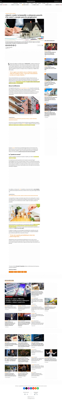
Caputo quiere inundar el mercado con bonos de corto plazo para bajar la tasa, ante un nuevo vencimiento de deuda (24, 345)
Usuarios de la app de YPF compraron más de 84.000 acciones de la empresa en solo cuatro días (37, 323)
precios (23, 123)
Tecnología (43, 3)
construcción (11, 271)
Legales (36, 3)
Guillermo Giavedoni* (9, 47)
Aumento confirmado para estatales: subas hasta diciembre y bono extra (37, 351)
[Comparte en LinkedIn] (11, 45)
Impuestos (32, 3)
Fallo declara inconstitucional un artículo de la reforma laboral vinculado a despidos (11, 344)
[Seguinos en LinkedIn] (31, 388)
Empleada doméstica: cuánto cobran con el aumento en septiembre (50, 308)
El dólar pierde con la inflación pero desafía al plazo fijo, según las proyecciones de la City (37, 359)
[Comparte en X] (8, 45)
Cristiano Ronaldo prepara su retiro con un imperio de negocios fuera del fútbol (50, 53)
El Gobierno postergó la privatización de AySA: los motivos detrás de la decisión (10, 374)
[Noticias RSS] (36, 388)
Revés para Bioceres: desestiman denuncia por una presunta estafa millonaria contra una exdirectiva (51, 99)
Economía (20, 3)
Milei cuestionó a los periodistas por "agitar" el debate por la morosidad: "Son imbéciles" (11, 359)
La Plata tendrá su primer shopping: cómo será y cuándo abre (50, 68)
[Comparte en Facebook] (6, 45)
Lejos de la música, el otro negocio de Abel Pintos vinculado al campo (23, 374)
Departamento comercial (36, 393)
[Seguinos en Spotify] (38, 388)
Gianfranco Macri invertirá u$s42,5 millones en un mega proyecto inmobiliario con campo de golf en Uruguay (23, 360)
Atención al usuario (26, 392)
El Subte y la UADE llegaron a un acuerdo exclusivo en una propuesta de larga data (37, 315)
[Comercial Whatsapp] (37, 394)
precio (13, 147)
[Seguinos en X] (26, 388)
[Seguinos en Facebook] (24, 388)
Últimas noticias (15, 3)
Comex (48, 3)
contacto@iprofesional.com (31, 398)
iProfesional (7, 13)
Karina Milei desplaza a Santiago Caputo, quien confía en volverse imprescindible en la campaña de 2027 (37, 301)
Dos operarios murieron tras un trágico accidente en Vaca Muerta (11, 307)
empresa (19, 271)
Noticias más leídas (9, 280)
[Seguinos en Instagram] (29, 388)
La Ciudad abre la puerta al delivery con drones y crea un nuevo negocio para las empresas (50, 84)
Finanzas (28, 3)
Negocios (39, 3)
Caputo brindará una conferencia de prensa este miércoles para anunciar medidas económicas (10, 323)
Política (24, 3)
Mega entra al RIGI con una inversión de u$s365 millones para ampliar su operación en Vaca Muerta (50, 114)
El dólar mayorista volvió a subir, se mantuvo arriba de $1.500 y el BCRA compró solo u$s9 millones (37, 367)
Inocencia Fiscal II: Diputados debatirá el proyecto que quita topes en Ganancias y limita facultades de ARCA (37, 293)
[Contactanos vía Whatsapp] (27, 394)
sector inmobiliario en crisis (24, 88)
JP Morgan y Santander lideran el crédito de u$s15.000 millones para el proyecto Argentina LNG (37, 344)
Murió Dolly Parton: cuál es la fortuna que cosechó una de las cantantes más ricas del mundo (51, 359)
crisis (20, 189)
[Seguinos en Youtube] (33, 388)
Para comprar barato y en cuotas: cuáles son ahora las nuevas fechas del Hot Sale (23, 195)
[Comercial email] (34, 394)
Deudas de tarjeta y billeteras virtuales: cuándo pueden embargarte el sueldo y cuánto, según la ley (17, 300)
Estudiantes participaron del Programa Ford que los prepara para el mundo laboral (36, 374)
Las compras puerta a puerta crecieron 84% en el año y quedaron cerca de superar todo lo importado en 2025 (37, 308)
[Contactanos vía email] (24, 394)
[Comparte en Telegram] (13, 45)
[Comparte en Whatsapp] (10, 45)
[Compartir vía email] (15, 45)
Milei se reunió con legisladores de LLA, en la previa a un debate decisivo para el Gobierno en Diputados (24, 323)
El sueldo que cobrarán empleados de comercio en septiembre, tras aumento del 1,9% (24, 308)
